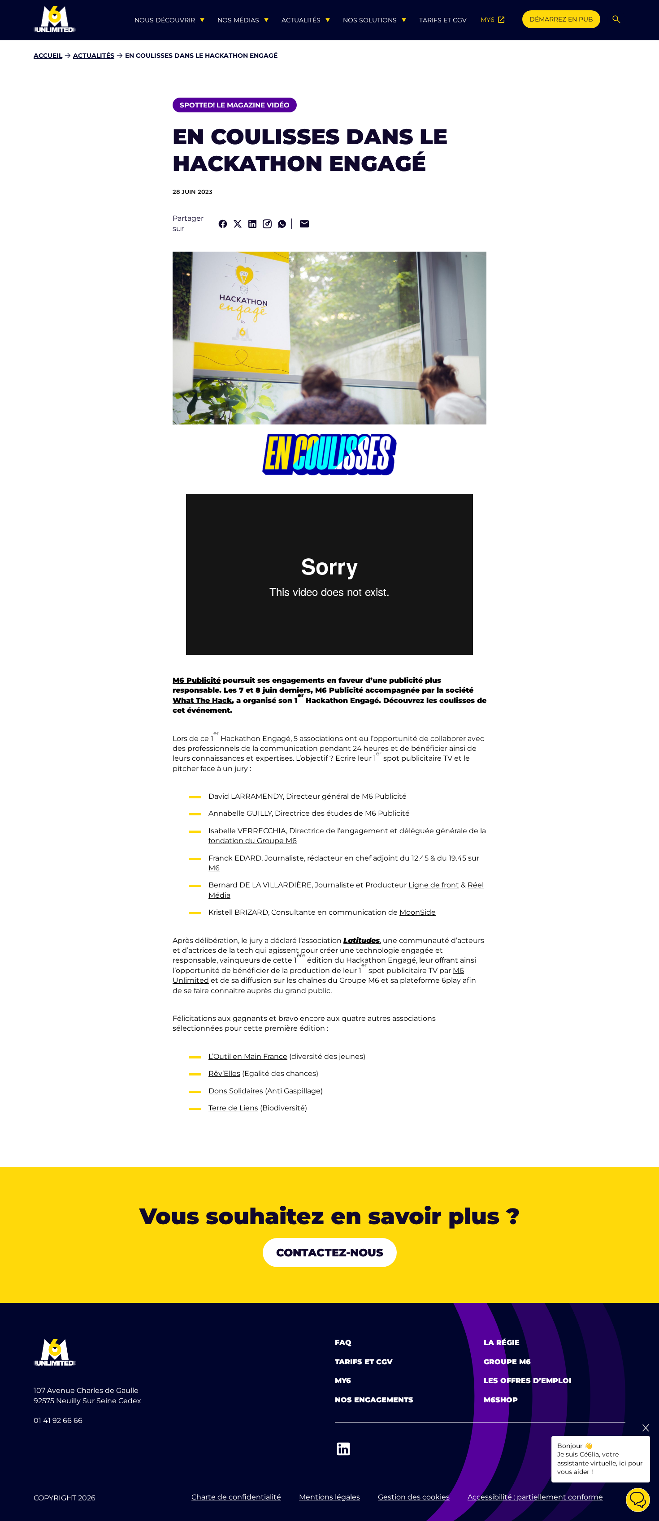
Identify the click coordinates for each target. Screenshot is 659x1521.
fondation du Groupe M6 (252, 840)
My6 (343, 1380)
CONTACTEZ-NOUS (329, 1252)
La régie (502, 1342)
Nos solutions (370, 20)
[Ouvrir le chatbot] (638, 1500)
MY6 (493, 19)
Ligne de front (433, 885)
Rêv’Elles (224, 1073)
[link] (222, 224)
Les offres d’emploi (528, 1380)
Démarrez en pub (561, 19)
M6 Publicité (197, 680)
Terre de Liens (233, 1108)
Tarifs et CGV (443, 20)
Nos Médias (238, 20)
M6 (214, 868)
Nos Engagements (374, 1400)
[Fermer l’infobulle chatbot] (645, 1427)
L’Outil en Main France (247, 1056)
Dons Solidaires (235, 1091)
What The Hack (202, 700)
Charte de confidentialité (236, 1497)
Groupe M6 (507, 1362)
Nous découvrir (164, 20)
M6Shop (501, 1400)
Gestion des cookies (414, 1497)
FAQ (343, 1342)
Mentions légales (329, 1497)
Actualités (301, 20)
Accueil (48, 55)
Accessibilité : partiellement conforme (535, 1497)
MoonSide (417, 912)
